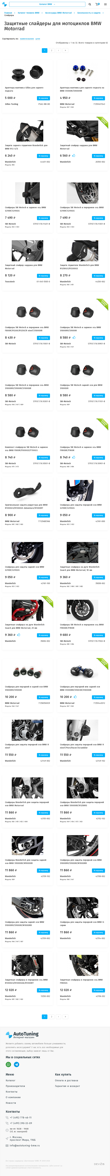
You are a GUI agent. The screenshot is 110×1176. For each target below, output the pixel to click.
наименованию (27, 39)
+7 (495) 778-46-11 (21, 1117)
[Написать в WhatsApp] (8, 1064)
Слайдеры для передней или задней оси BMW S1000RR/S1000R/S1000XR (80, 688)
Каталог (10, 1080)
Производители (15, 1086)
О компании (13, 1097)
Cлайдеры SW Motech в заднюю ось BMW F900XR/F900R (80, 449)
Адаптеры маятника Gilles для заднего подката (24, 89)
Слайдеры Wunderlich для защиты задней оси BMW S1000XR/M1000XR (25, 861)
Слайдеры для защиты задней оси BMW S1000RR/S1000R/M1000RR (24, 924)
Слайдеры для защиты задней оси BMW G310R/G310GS (24, 568)
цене (37, 39)
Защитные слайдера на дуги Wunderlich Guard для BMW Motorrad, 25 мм (25, 626)
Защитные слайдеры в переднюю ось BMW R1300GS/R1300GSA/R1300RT (26, 981)
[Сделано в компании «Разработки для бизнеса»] (99, 1164)
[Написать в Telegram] (16, 1064)
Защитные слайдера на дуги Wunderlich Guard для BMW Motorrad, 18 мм (80, 568)
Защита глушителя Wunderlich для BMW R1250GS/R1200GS (79, 267)
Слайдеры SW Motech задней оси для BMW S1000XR (81, 387)
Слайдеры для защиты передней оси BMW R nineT (27, 746)
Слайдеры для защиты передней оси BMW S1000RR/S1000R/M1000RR (81, 861)
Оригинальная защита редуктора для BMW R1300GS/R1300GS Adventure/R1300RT (26, 506)
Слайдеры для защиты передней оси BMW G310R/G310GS (81, 506)
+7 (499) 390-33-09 (21, 1123)
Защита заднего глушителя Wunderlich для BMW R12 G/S (26, 147)
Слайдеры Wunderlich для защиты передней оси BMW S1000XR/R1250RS (82, 804)
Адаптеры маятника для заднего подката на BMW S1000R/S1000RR (82, 89)
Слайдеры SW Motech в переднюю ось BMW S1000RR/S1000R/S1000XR (27, 387)
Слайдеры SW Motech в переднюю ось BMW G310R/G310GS (82, 209)
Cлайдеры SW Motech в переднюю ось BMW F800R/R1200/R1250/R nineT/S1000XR (27, 329)
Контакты (11, 1091)
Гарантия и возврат (67, 1086)
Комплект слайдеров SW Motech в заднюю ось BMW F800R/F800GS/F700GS (26, 449)
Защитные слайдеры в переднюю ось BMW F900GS (81, 981)
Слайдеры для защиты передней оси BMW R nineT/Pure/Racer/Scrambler (82, 746)
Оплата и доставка (66, 1080)
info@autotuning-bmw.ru (25, 1145)
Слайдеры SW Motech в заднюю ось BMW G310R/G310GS (25, 209)
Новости (11, 1103)
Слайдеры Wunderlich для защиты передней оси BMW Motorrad (27, 804)
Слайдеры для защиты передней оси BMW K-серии (82, 924)
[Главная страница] (4, 4)
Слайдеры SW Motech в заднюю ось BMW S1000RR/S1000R (80, 329)
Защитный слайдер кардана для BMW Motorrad (78, 147)
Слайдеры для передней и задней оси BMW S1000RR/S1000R (26, 688)
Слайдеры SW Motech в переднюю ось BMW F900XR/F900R (82, 626)
